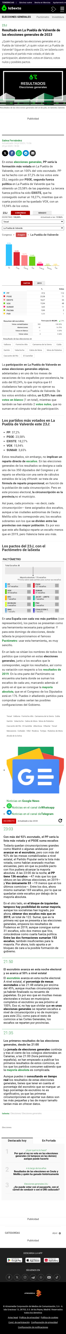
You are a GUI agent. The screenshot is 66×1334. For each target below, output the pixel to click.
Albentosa (37, 726)
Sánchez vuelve (25, 3)
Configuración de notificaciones (33, 1327)
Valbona (7, 344)
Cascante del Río (11, 356)
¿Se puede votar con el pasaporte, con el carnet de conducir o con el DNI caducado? (36, 1188)
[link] (14, 1260)
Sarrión (7, 350)
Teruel (9, 716)
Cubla (58, 344)
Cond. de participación (19, 1322)
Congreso (7, 234)
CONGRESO (20, 213)
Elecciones (7, 1127)
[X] (5, 153)
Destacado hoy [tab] (17, 1140)
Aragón (21, 234)
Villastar (46, 726)
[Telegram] (26, 153)
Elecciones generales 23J (36, 1184)
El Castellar (28, 356)
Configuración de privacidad (44, 1322)
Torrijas (43, 731)
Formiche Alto (22, 344)
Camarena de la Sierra (42, 344)
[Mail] (33, 153)
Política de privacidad (29, 1317)
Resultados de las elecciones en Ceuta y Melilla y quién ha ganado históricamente (36, 1173)
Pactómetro (43, 17)
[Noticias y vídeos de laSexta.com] (5, 9)
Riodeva (35, 731)
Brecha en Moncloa (42, 3)
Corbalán (21, 731)
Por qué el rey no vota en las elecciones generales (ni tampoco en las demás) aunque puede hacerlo (36, 1156)
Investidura (58, 17)
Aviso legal (13, 1317)
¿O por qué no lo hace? (36, 1150)
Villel (28, 731)
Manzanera (11, 731)
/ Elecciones (15, 1113)
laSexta (5, 1113)
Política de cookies (49, 1317)
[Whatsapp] (19, 153)
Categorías (12, 1232)
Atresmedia (33, 1293)
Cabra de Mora (35, 350)
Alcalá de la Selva (14, 736)
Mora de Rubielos (54, 350)
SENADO (42, 213)
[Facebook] (12, 153)
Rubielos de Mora (55, 731)
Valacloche (19, 350)
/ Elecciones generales (31, 1113)
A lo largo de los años (36, 1168)
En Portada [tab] (49, 1140)
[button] (61, 9)
